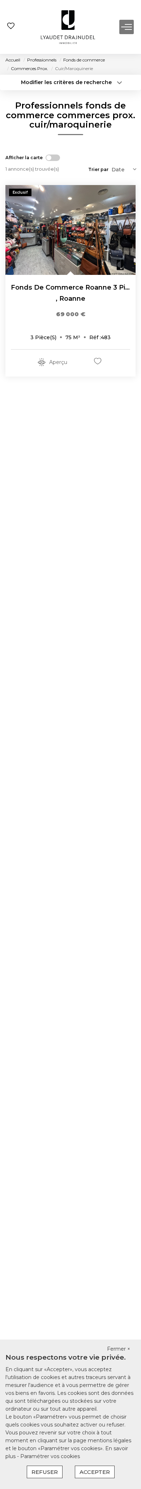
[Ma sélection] (10, 27)
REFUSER (44, 1472)
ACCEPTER (95, 1472)
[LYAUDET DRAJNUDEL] (68, 27)
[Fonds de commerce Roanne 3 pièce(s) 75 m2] (70, 230)
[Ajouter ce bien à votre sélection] (98, 362)
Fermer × (118, 1349)
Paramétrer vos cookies (50, 1456)
